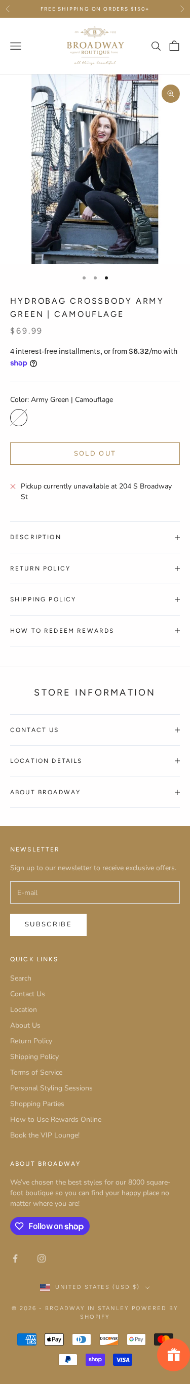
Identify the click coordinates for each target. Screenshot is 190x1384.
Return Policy (31, 1041)
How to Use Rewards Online (55, 1119)
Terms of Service (36, 1072)
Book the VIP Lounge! (45, 1135)
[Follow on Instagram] (41, 1258)
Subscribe (48, 924)
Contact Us (27, 994)
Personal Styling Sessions (51, 1088)
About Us (25, 1025)
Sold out (95, 453)
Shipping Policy (34, 1057)
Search (20, 978)
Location (23, 1009)
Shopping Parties (37, 1104)
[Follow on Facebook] (15, 1258)
